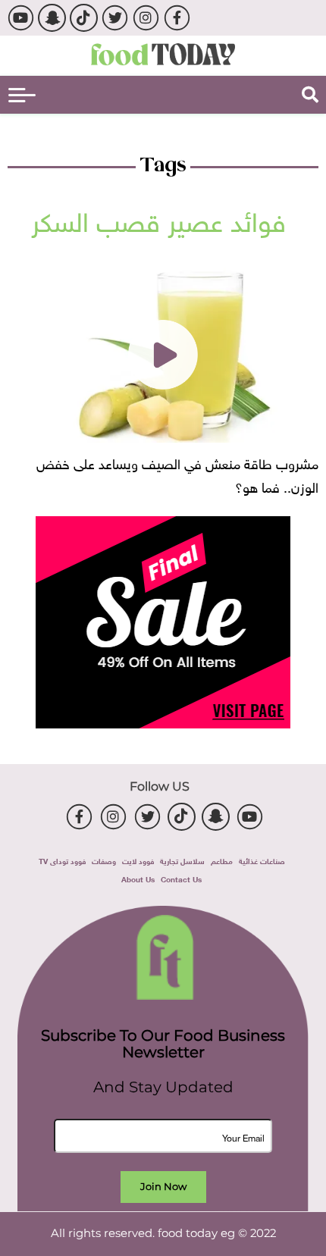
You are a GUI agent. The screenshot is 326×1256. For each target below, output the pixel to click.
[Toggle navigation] (22, 95)
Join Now (163, 1186)
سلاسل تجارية (182, 860)
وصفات (104, 860)
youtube (20, 17)
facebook (177, 17)
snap (52, 18)
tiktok (84, 18)
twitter (114, 17)
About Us (138, 878)
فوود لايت (138, 860)
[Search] (310, 95)
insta (145, 17)
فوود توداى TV (62, 860)
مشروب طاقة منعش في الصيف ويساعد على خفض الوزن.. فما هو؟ (177, 473)
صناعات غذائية (262, 860)
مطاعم (222, 860)
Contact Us (181, 878)
